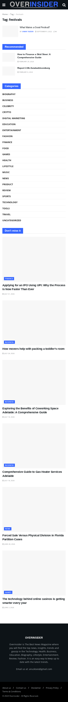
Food (5, 148)
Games (6, 154)
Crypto (6, 112)
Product (7, 184)
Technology (10, 202)
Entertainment (11, 130)
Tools (6, 208)
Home (5, 14)
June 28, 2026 (9, 544)
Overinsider (14, 696)
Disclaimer (36, 687)
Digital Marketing (13, 118)
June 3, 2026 (9, 607)
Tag (12, 14)
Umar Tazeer (28, 31)
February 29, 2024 (26, 61)
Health (6, 160)
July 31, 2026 (9, 294)
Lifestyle (7, 166)
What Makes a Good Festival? (35, 27)
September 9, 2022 (44, 31)
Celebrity (8, 106)
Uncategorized (11, 220)
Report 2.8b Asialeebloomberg (33, 68)
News (5, 178)
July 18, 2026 (9, 417)
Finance (7, 142)
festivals (19, 14)
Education (8, 124)
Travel (6, 214)
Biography (8, 94)
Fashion (7, 136)
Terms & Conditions (11, 691)
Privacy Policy (52, 687)
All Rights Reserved (29, 696)
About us (6, 687)
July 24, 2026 (9, 353)
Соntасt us (21, 687)
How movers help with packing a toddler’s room (33, 348)
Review (6, 190)
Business (7, 100)
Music (6, 172)
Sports (6, 196)
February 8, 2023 (26, 72)
